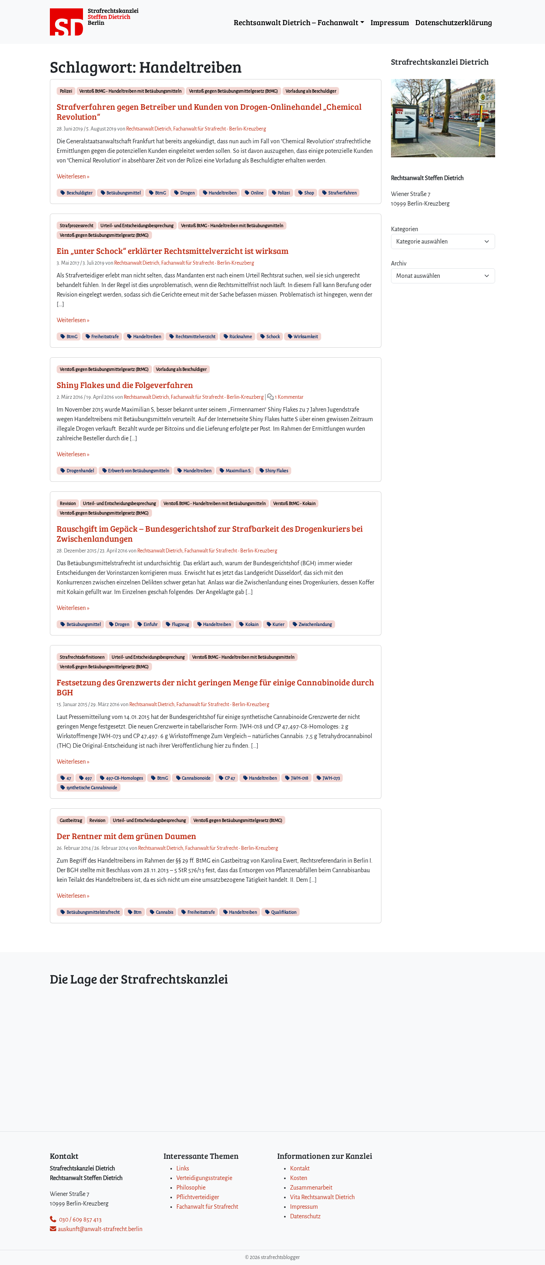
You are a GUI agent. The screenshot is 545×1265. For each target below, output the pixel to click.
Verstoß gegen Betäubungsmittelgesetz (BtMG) (233, 91)
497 (88, 778)
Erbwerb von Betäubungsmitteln (138, 470)
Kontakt (300, 1168)
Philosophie (190, 1187)
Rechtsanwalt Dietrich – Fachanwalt (296, 22)
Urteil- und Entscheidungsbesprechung (137, 225)
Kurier (278, 624)
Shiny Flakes (276, 470)
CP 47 (229, 778)
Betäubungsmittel (123, 192)
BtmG (160, 192)
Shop (309, 192)
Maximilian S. (238, 470)
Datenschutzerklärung (453, 22)
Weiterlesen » (73, 176)
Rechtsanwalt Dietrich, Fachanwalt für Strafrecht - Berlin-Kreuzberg (196, 129)
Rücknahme (240, 336)
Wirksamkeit (305, 336)
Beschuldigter (79, 192)
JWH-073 (331, 778)
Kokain (252, 624)
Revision (68, 503)
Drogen (187, 192)
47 (68, 778)
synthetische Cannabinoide (91, 787)
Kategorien (404, 229)
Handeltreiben (222, 192)
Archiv (399, 263)
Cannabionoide (196, 778)
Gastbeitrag (71, 820)
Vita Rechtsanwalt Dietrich (322, 1197)
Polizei (66, 91)
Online (257, 192)
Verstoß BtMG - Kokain (294, 503)
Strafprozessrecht (76, 225)
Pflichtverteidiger (197, 1197)
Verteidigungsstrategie (204, 1178)
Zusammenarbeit (311, 1187)
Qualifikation (283, 912)
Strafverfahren (342, 192)
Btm (137, 912)
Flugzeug (180, 624)
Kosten (298, 1178)
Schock (273, 336)
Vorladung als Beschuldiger (311, 91)
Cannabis (164, 912)
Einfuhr (150, 624)
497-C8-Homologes (124, 778)
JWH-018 (299, 778)
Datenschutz (305, 1216)
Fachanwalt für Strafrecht (207, 1207)
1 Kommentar (289, 397)
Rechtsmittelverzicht (195, 336)
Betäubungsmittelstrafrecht (93, 912)
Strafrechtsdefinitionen (82, 657)
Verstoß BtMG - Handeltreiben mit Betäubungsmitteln (130, 91)
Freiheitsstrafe (105, 336)
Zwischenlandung (315, 624)
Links (182, 1168)
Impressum (390, 22)
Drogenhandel (80, 470)
